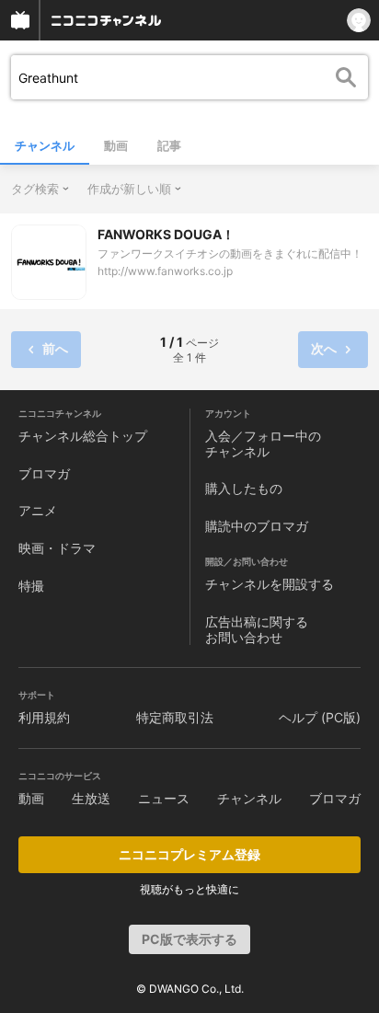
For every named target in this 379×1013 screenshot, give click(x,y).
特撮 (31, 585)
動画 (116, 145)
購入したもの (243, 488)
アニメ (37, 510)
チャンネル (45, 145)
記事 (169, 145)
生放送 (91, 798)
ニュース (164, 798)
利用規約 (44, 717)
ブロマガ (44, 473)
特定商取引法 (174, 717)
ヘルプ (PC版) (320, 717)
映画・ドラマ (57, 548)
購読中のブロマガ (256, 526)
